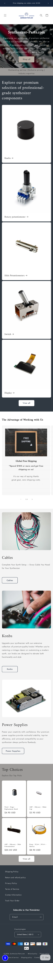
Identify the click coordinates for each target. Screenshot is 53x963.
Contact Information (13, 895)
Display (8, 393)
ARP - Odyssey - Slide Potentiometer (13, 845)
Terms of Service (12, 889)
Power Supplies (13, 751)
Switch (8, 334)
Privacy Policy (11, 883)
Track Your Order (12, 900)
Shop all (26, 59)
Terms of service (13, 957)
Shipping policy (26, 957)
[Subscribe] (40, 917)
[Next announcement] (48, 3)
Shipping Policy (11, 871)
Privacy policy (44, 954)
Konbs (10, 669)
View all (26, 403)
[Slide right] (32, 499)
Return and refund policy (15, 877)
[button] (5, 15)
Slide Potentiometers (15, 275)
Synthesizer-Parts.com (17, 953)
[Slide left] (21, 499)
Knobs (8, 158)
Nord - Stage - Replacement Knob (11, 808)
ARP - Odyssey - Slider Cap (38, 808)
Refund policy (32, 954)
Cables (10, 580)
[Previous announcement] (5, 3)
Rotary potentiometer (15, 217)
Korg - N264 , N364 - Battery (37, 845)
